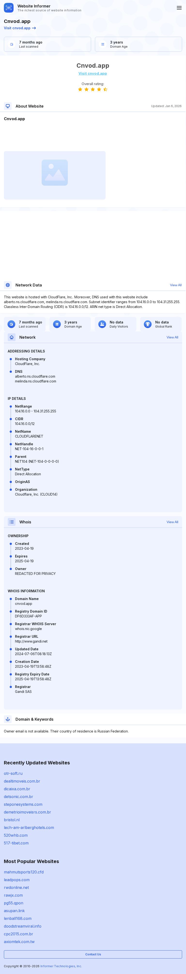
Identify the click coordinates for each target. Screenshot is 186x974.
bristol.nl (12, 819)
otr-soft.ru (13, 773)
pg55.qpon (13, 903)
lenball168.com (17, 918)
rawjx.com (13, 895)
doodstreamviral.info (22, 926)
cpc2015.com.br (18, 933)
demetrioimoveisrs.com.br (27, 812)
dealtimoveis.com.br (22, 781)
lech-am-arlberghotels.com (29, 827)
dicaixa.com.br (17, 788)
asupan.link (14, 910)
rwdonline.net (16, 887)
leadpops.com (17, 879)
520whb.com (16, 835)
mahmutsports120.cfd (24, 872)
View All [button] (176, 285)
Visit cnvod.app (17, 28)
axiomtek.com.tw (19, 941)
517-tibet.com (16, 843)
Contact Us (93, 954)
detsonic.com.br (18, 796)
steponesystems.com (23, 804)
